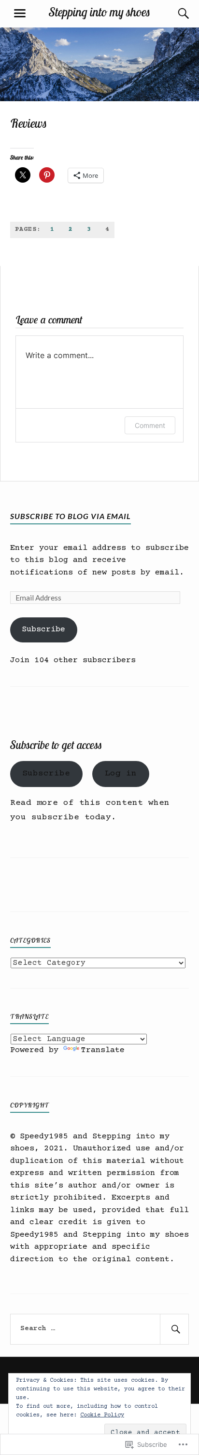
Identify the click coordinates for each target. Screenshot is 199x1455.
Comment (150, 425)
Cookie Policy (102, 1415)
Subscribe (43, 629)
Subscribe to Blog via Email (70, 516)
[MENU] (19, 13)
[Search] (174, 13)
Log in (121, 773)
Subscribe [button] (46, 773)
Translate (103, 1050)
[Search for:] (99, 1329)
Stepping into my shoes (99, 11)
